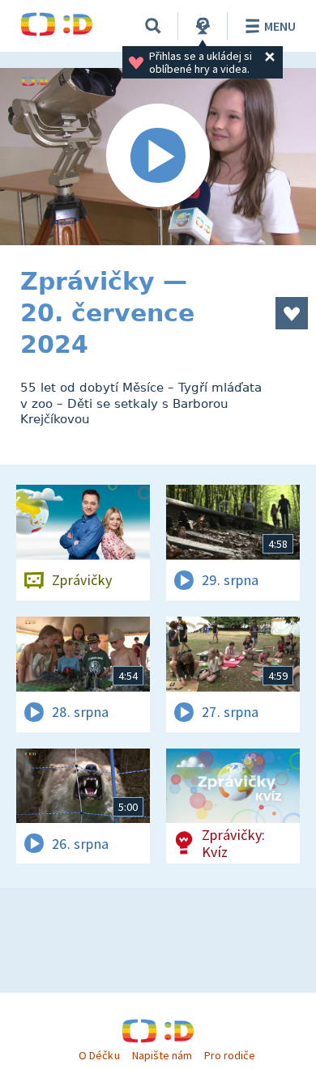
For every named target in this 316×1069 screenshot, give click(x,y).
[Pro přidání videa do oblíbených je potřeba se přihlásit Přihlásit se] (291, 313)
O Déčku (99, 1055)
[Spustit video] (158, 156)
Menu (280, 26)
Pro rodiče (229, 1055)
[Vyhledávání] (153, 26)
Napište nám (162, 1055)
